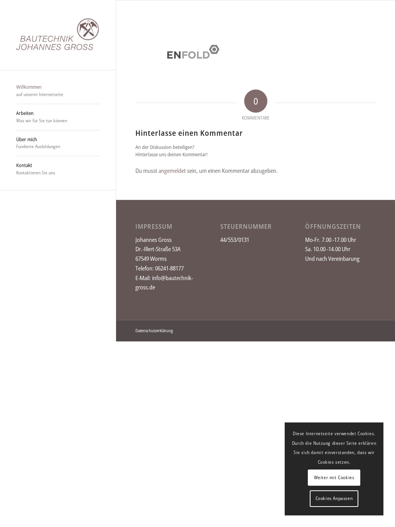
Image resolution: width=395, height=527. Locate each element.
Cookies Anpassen (334, 498)
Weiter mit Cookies (334, 477)
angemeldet (172, 170)
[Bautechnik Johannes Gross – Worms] (57, 34)
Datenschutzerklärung (154, 330)
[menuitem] (58, 91)
